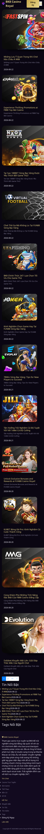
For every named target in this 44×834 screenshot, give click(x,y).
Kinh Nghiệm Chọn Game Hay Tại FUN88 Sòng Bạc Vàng (20, 327)
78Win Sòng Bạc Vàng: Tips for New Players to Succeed (21, 378)
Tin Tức (4, 807)
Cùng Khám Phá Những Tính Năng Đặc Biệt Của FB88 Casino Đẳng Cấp (21, 596)
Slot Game (6, 786)
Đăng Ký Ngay (8, 817)
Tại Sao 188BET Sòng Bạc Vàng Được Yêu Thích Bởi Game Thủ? (22, 174)
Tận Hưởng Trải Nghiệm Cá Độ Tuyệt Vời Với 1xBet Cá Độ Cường (22, 429)
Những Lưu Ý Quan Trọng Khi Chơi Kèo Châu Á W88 (21, 58)
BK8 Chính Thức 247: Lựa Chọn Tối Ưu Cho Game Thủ (20, 276)
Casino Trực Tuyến (9, 782)
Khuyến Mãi (6, 804)
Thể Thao (5, 789)
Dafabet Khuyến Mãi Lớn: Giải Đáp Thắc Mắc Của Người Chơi (21, 661)
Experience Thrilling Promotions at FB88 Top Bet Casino (21, 108)
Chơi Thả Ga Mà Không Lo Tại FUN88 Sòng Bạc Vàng (22, 226)
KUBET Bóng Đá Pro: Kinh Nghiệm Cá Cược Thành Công (22, 530)
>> (12, 678)
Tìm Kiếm (5, 811)
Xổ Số (4, 796)
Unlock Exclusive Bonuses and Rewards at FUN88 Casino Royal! (19, 480)
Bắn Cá (4, 792)
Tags (3, 814)
